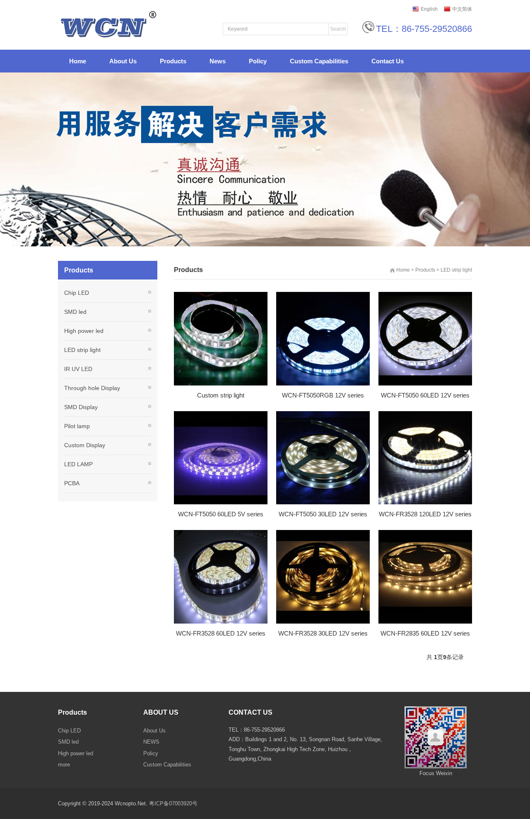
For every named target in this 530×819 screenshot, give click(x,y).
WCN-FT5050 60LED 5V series (220, 514)
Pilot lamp (77, 426)
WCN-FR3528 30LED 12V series (323, 633)
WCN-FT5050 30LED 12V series (323, 514)
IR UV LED (78, 369)
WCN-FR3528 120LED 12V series (425, 514)
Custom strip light (220, 395)
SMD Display (81, 407)
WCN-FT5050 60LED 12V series (425, 395)
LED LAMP (78, 464)
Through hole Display (92, 388)
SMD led (75, 311)
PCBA (72, 483)
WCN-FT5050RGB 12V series (323, 395)
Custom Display (84, 445)
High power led (84, 331)
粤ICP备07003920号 (173, 803)
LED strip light (456, 270)
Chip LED (76, 292)
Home (403, 270)
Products (425, 270)
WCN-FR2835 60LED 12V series (425, 633)
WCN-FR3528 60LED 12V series (220, 633)
